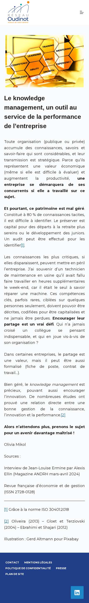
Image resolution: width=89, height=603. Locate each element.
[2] (63, 415)
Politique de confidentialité (28, 568)
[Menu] (82, 12)
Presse (61, 568)
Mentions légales (38, 562)
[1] (22, 245)
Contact (12, 562)
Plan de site (14, 574)
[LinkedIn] (77, 592)
